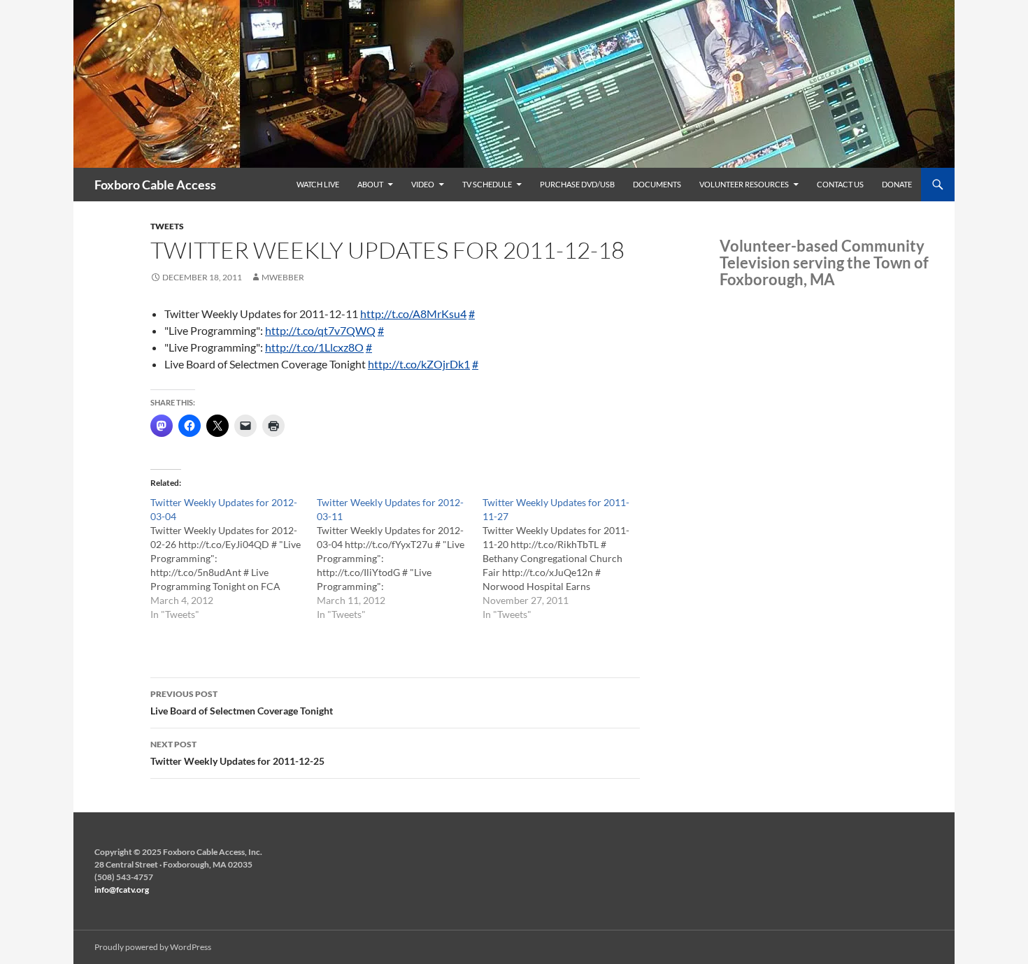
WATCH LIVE (318, 184)
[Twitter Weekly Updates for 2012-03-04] (233, 558)
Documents (657, 184)
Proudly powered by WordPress (152, 947)
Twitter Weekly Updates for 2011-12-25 (237, 753)
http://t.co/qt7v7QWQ (320, 330)
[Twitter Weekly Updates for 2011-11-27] (566, 558)
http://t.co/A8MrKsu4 (413, 313)
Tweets (167, 226)
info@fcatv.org (121, 889)
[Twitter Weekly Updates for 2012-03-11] (400, 558)
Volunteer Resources (744, 184)
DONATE (897, 184)
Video (422, 184)
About (370, 184)
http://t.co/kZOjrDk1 (419, 364)
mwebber (283, 277)
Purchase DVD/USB (577, 184)
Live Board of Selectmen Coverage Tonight (241, 703)
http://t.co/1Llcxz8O (314, 347)
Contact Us (840, 184)
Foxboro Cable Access (155, 184)
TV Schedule (487, 184)
